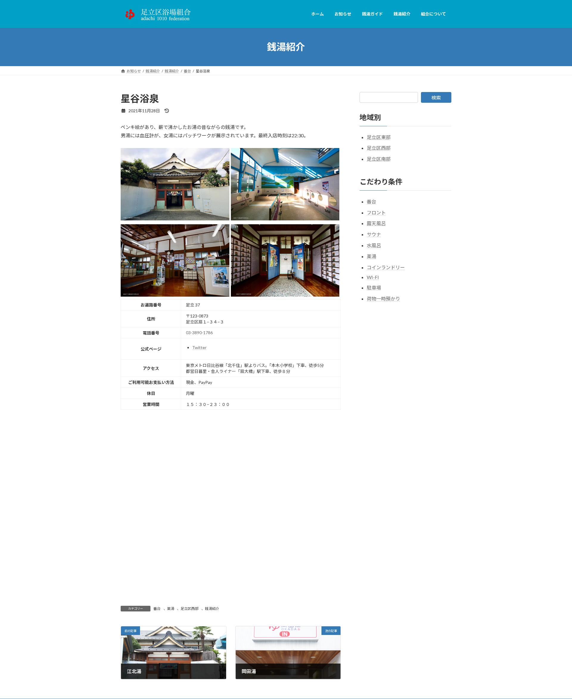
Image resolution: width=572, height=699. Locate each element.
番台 (157, 608)
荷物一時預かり (383, 298)
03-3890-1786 (199, 332)
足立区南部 (379, 159)
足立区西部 (189, 608)
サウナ (374, 234)
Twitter (199, 347)
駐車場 (374, 287)
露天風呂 (376, 223)
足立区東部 (379, 137)
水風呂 (374, 245)
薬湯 (170, 608)
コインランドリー (386, 267)
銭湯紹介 (212, 608)
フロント (376, 212)
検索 (436, 97)
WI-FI (373, 277)
